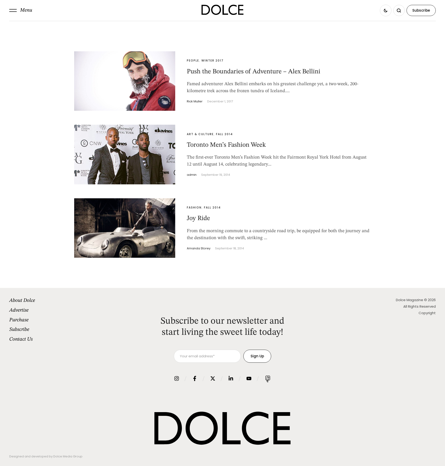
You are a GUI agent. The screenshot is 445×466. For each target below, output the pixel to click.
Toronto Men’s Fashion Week (226, 145)
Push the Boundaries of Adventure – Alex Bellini (253, 71)
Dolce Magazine (409, 299)
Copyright (427, 312)
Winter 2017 (212, 60)
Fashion (194, 207)
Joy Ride (198, 218)
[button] (20, 10)
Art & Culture (200, 134)
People (193, 60)
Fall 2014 (224, 134)
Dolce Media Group (68, 456)
